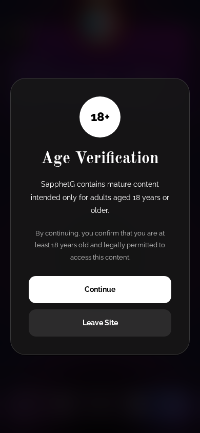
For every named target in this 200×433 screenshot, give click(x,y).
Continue (100, 289)
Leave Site (100, 323)
